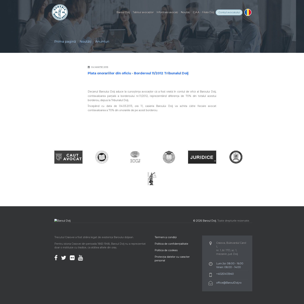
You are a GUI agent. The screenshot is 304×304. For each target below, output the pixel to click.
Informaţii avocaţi (167, 12)
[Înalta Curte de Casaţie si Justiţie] (135, 157)
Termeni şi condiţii (166, 237)
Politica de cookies (166, 250)
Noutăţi (185, 12)
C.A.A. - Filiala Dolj (203, 12)
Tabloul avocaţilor (143, 12)
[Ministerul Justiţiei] (235, 157)
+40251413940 (225, 273)
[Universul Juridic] (152, 178)
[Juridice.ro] (202, 157)
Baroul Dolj (123, 12)
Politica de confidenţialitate (171, 243)
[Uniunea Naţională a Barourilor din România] (102, 157)
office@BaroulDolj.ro (229, 282)
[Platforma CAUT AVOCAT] (68, 157)
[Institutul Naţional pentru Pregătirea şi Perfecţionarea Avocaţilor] (169, 157)
